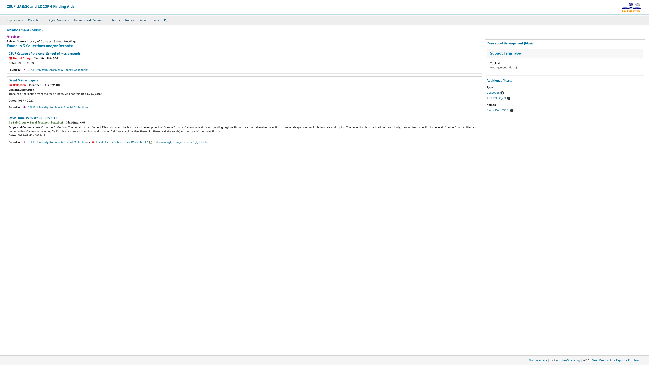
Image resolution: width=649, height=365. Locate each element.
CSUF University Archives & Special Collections (58, 69)
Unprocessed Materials (88, 20)
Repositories (15, 20)
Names (129, 20)
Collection (493, 92)
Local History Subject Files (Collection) (121, 142)
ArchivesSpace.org (568, 360)
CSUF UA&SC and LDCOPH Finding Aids (40, 6)
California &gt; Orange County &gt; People (180, 142)
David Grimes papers (23, 80)
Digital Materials (58, 20)
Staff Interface (537, 360)
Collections (35, 20)
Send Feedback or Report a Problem (615, 360)
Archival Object (497, 98)
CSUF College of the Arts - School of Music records (44, 53)
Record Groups (149, 20)
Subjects (114, 20)
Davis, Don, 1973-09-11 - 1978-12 (33, 118)
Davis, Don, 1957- (498, 110)
